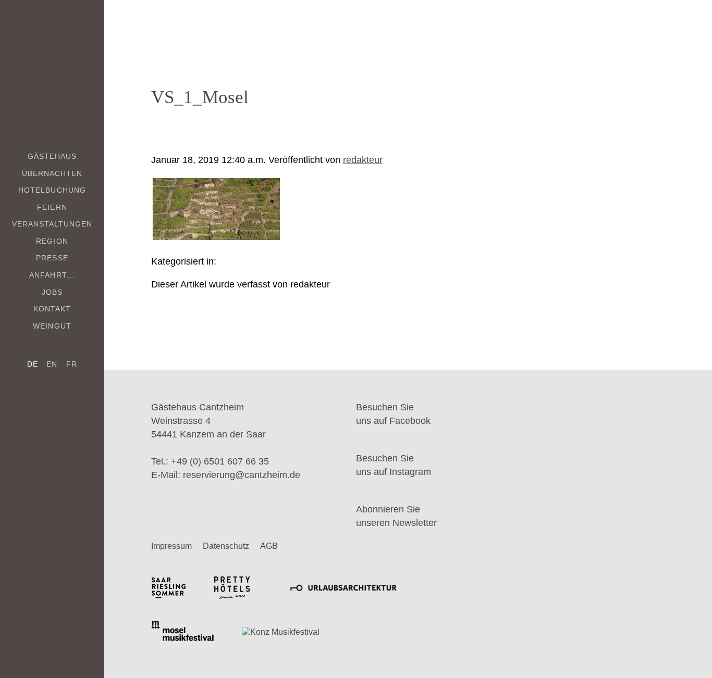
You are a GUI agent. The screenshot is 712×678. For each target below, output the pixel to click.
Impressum (171, 546)
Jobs (52, 292)
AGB (269, 546)
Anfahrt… (52, 275)
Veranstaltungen (52, 224)
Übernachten (52, 173)
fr (71, 364)
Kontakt (52, 309)
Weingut (52, 326)
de (32, 364)
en (51, 364)
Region (52, 241)
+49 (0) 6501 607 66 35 (220, 461)
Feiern (52, 207)
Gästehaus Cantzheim (52, 66)
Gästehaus (52, 156)
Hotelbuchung (52, 190)
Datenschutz (226, 546)
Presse (52, 258)
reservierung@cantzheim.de (241, 475)
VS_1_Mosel (200, 97)
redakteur (363, 160)
